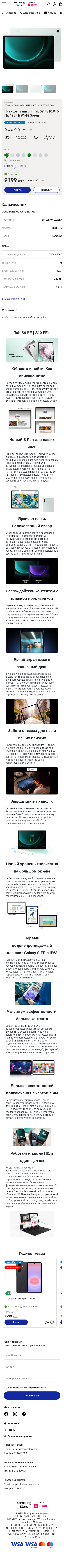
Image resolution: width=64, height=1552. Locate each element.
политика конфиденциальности (32, 1387)
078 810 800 (20, 1453)
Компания (13, 1423)
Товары (11, 1429)
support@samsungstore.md (25, 1484)
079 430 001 (20, 1488)
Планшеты (8, 102)
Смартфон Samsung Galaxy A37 (20, 1298)
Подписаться (32, 1395)
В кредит (46, 189)
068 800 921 (20, 1470)
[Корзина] (60, 4)
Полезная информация (20, 1436)
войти (31, 317)
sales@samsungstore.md (24, 1449)
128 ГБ (23, 166)
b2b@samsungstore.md (23, 1466)
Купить (18, 189)
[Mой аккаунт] (54, 4)
